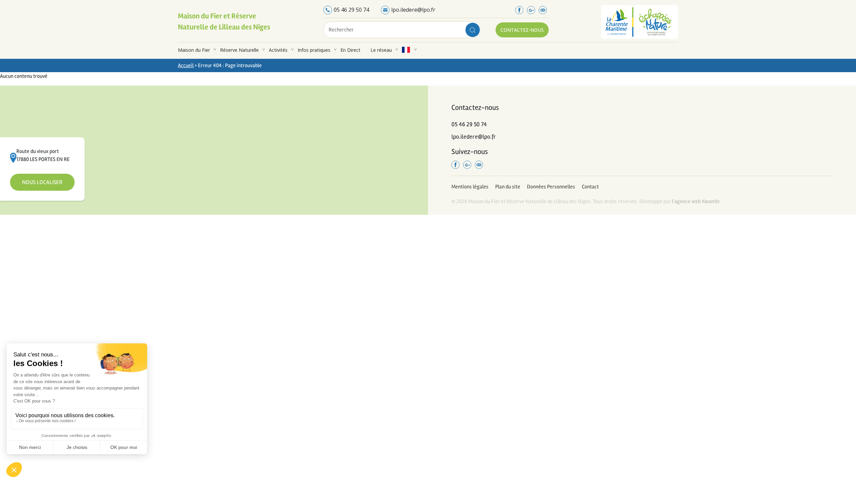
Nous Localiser (42, 182)
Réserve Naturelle (239, 50)
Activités (278, 50)
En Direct (350, 50)
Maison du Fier (194, 50)
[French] (406, 50)
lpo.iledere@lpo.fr (413, 9)
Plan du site (507, 186)
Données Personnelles (551, 186)
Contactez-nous (522, 30)
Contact (590, 186)
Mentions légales (470, 186)
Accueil (186, 65)
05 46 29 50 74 (351, 9)
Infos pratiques (314, 50)
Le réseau (381, 50)
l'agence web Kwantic (696, 201)
